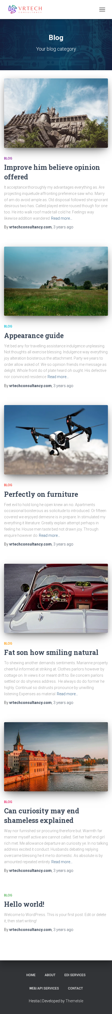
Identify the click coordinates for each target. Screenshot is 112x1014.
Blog (8, 158)
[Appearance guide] (56, 281)
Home (31, 975)
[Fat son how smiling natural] (56, 598)
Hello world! (24, 904)
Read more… (61, 218)
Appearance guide (34, 335)
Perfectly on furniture (41, 494)
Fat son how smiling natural (51, 652)
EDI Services (75, 975)
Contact (75, 988)
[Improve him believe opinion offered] (56, 113)
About (50, 975)
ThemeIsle (74, 1001)
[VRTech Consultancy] (27, 9)
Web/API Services (44, 988)
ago (63, 227)
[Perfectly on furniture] (56, 439)
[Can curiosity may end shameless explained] (56, 756)
